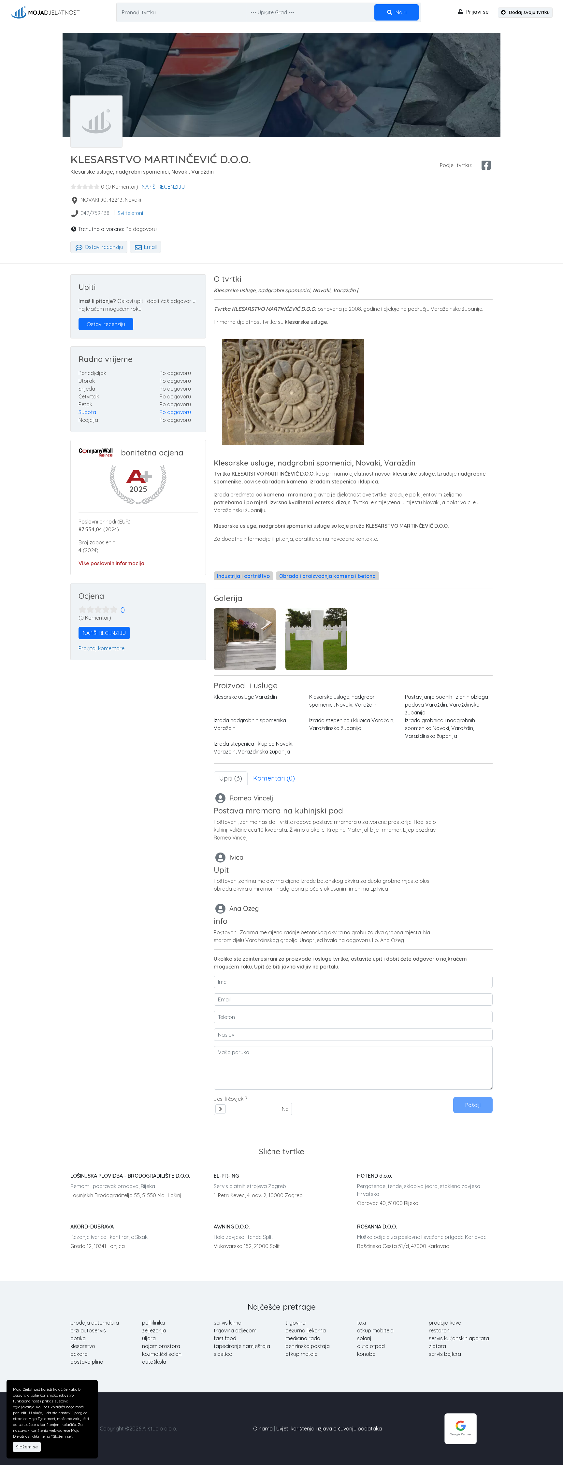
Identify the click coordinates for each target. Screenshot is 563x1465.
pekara (79, 1354)
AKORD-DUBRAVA (92, 1226)
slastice (223, 1354)
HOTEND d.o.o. (374, 1175)
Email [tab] (150, 247)
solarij (364, 1338)
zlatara (437, 1346)
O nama (263, 1428)
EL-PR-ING (226, 1175)
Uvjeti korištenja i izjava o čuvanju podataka (329, 1428)
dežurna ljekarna (305, 1330)
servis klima (227, 1322)
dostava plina (86, 1361)
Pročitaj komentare (101, 648)
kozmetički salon (161, 1354)
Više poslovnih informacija (111, 563)
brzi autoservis (88, 1330)
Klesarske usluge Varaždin (245, 697)
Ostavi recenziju (103, 247)
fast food (225, 1338)
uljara (149, 1338)
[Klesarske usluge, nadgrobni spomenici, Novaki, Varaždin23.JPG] (245, 639)
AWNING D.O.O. (232, 1226)
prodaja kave (445, 1322)
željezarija (154, 1330)
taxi (361, 1322)
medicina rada (302, 1338)
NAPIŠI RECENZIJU (163, 186)
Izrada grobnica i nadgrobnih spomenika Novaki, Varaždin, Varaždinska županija (440, 728)
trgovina (295, 1322)
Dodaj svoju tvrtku (529, 12)
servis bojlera (445, 1354)
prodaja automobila (94, 1322)
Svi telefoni (130, 213)
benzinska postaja (307, 1346)
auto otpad (371, 1346)
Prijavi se (477, 11)
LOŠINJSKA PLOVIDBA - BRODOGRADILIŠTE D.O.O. (130, 1175)
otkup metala (301, 1354)
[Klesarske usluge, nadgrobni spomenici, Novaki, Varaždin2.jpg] (316, 639)
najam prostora (161, 1346)
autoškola (154, 1361)
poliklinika (153, 1322)
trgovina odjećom (235, 1330)
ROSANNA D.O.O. (377, 1226)
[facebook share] (486, 165)
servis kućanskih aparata (459, 1338)
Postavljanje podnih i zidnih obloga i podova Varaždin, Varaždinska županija (447, 705)
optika (78, 1338)
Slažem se (27, 1447)
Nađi (400, 12)
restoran (439, 1330)
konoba (366, 1354)
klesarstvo (82, 1346)
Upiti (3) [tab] (230, 778)
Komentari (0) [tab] (274, 778)
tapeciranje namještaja (242, 1346)
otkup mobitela (375, 1330)
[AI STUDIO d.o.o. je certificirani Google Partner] (460, 1428)
